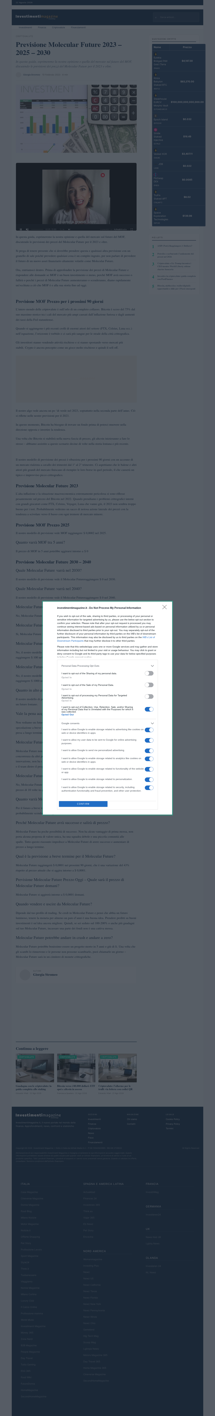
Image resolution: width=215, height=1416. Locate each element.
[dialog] (107, 708)
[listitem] (107, 666)
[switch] (149, 673)
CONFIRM (83, 804)
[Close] (165, 608)
